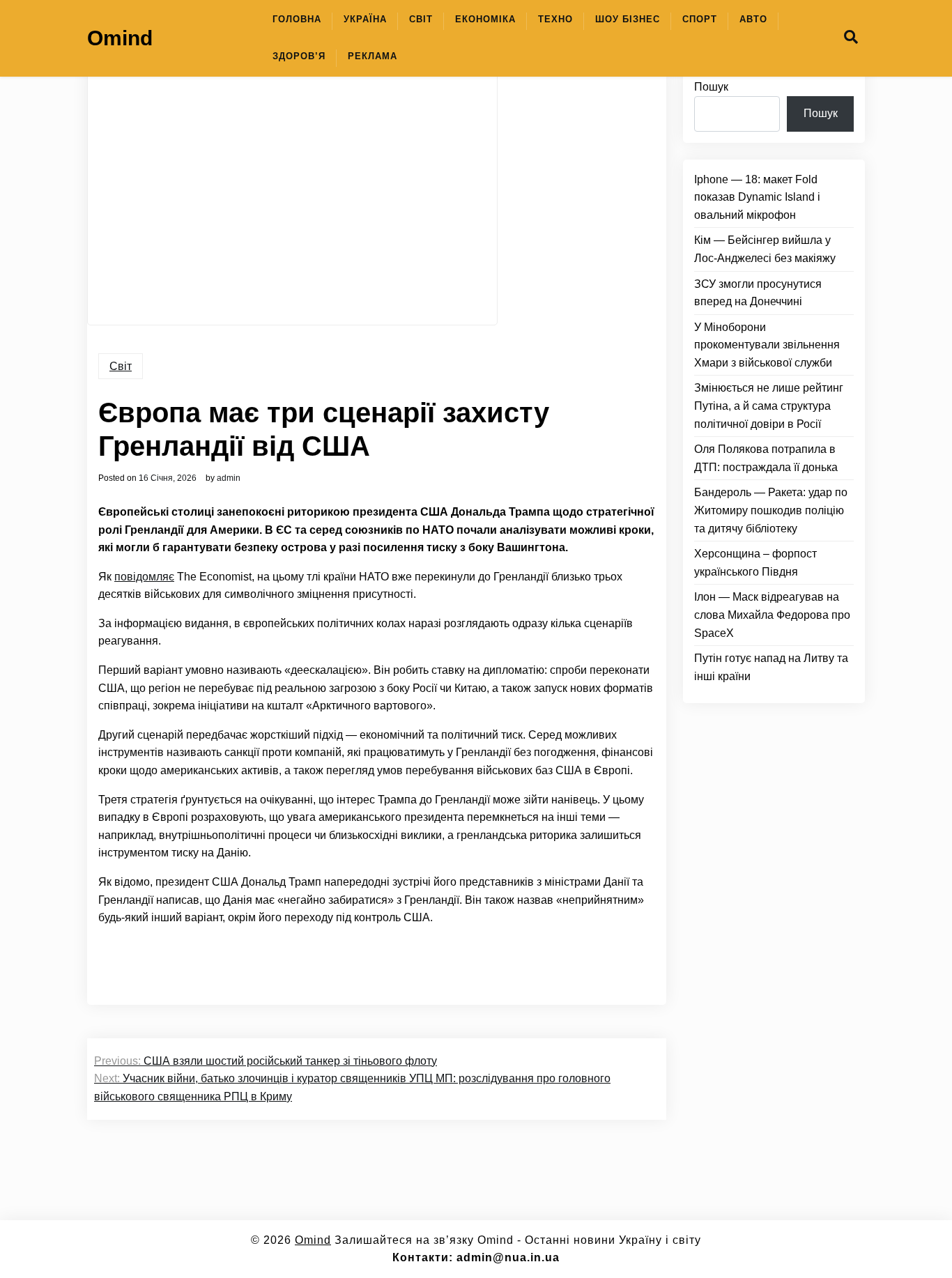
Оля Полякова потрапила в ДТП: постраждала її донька (766, 458)
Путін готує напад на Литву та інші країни (771, 667)
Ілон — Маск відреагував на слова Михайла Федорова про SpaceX (772, 614)
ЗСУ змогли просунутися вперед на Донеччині (758, 293)
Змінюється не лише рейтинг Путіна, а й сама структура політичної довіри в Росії (768, 405)
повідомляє (144, 577)
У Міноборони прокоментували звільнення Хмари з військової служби (767, 345)
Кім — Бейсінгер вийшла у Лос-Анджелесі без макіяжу (765, 249)
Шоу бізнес (627, 19)
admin (228, 478)
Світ (421, 19)
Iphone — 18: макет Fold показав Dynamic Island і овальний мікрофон (757, 197)
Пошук (711, 87)
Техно (555, 19)
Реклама (372, 56)
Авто (753, 19)
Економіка (485, 19)
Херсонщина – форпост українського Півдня (755, 563)
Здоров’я (298, 56)
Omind (120, 37)
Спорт (699, 19)
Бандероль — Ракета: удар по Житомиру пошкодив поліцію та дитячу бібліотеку (770, 510)
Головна (296, 19)
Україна (365, 19)
